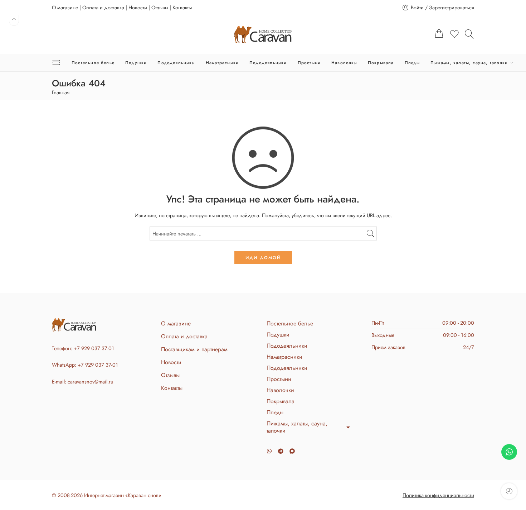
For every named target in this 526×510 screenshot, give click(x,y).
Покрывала (381, 62)
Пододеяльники (176, 62)
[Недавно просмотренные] (509, 491)
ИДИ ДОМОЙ (263, 257)
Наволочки (344, 62)
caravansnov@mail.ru (90, 381)
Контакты (182, 7)
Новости (137, 7)
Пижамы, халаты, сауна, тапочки (469, 62)
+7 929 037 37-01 (94, 348)
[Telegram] (280, 451)
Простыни (309, 62)
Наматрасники (222, 62)
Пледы (412, 62)
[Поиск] (469, 34)
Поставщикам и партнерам (194, 349)
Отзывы (159, 7)
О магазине (65, 7)
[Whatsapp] (269, 451)
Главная (60, 92)
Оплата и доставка (103, 7)
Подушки (136, 62)
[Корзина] (439, 34)
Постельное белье (93, 62)
